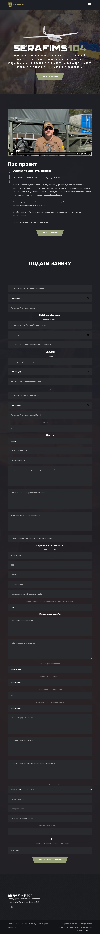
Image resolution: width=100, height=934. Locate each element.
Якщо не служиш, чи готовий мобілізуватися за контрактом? (50, 601)
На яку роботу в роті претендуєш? (50, 784)
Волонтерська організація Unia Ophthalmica (75, 927)
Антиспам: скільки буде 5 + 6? (50, 826)
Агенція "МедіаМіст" (82, 924)
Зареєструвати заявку (50, 860)
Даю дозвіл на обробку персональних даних (51, 843)
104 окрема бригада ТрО (31, 924)
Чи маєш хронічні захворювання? (50, 690)
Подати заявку (50, 76)
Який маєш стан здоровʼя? (50, 677)
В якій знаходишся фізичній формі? (50, 702)
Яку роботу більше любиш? (50, 664)
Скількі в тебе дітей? (50, 422)
